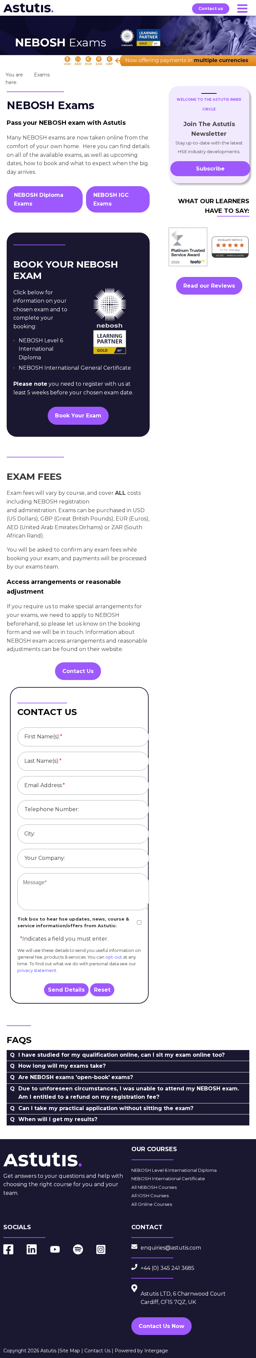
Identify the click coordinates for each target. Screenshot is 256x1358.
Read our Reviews (209, 286)
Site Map (69, 1351)
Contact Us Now (161, 1326)
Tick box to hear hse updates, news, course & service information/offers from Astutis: (73, 922)
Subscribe (210, 168)
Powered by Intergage (141, 1351)
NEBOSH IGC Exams (111, 199)
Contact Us (78, 671)
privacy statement (36, 970)
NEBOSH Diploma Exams (38, 199)
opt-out (113, 957)
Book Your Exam (78, 415)
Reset (102, 990)
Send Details (66, 990)
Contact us (210, 8)
